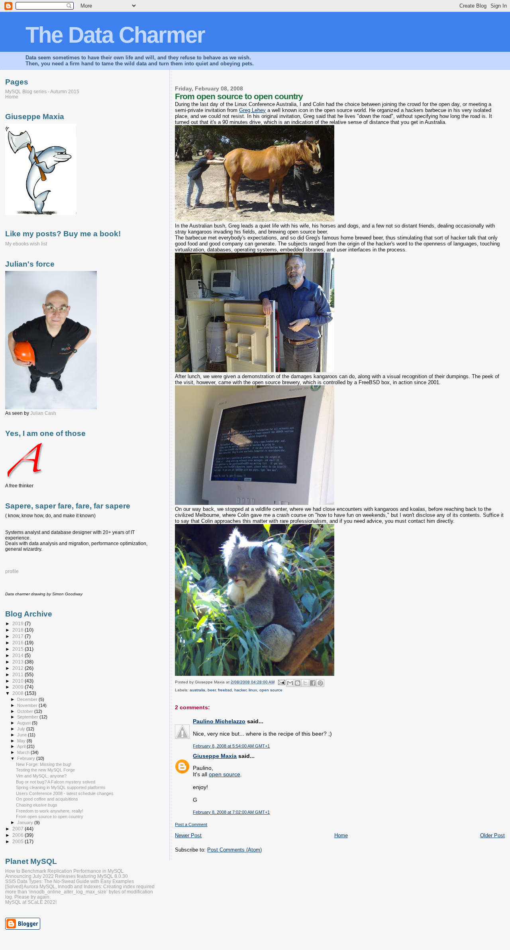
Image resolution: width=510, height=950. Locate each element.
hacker (240, 690)
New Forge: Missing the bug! (43, 764)
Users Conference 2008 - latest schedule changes (65, 793)
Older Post (492, 835)
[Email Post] (281, 682)
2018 (18, 629)
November (28, 705)
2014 (18, 655)
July (21, 728)
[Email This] (290, 683)
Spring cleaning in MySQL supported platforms (61, 787)
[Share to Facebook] (313, 683)
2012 (18, 668)
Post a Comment (191, 824)
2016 (18, 642)
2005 (18, 841)
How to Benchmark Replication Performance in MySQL (64, 870)
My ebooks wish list (26, 244)
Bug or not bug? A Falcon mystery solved (55, 781)
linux (253, 690)
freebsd (225, 690)
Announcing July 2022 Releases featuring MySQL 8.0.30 (66, 876)
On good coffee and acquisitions (47, 799)
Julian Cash (43, 413)
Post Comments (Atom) (234, 850)
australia (197, 690)
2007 (18, 828)
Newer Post (188, 835)
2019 (18, 623)
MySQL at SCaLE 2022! (31, 902)
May (22, 740)
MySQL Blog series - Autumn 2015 (42, 91)
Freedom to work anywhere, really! (49, 811)
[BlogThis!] (298, 683)
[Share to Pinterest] (320, 683)
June (22, 734)
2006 (18, 835)
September (28, 716)
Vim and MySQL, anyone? (41, 775)
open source (270, 690)
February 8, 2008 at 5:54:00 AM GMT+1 (231, 746)
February (26, 758)
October (25, 711)
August (24, 722)
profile (12, 571)
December (28, 699)
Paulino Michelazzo (219, 721)
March (24, 752)
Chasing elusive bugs (36, 805)
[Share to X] (305, 683)
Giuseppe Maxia (215, 756)
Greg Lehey (252, 110)
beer (212, 690)
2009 (18, 686)
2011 (18, 674)
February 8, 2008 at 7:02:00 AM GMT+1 (231, 812)
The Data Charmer (115, 34)
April (22, 746)
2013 (18, 661)
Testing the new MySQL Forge (45, 769)
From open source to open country (49, 816)
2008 (18, 693)
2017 (18, 636)
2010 (18, 680)
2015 (18, 649)
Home (341, 835)
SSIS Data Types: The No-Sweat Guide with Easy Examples (69, 881)
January (25, 822)
